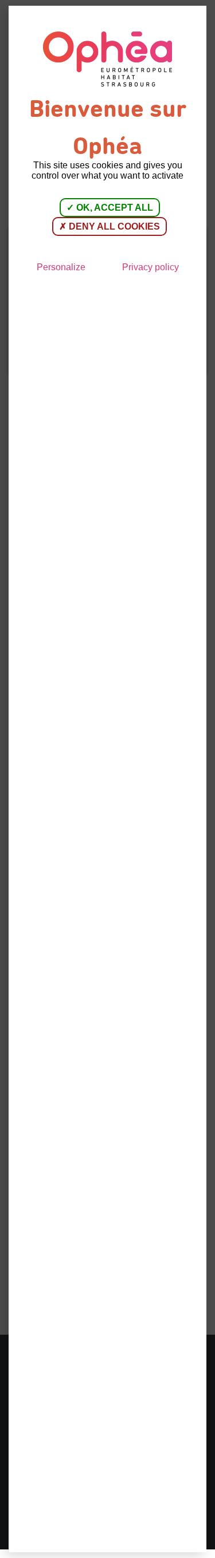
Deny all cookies (113, 226)
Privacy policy (150, 267)
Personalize (61, 267)
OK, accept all (113, 207)
